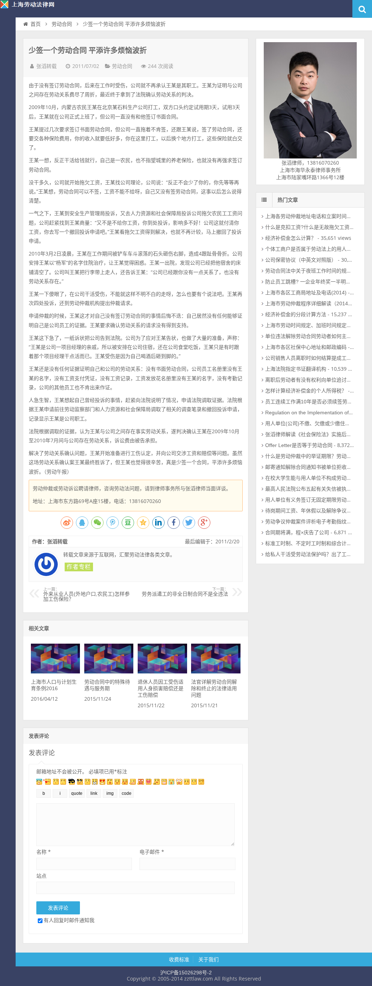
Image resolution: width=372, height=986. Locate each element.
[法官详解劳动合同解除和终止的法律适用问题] (215, 672)
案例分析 (8, 67)
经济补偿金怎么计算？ (290, 238)
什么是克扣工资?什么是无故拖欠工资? (308, 227)
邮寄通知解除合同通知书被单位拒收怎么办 (313, 467)
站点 (41, 875)
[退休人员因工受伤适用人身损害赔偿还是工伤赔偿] (162, 672)
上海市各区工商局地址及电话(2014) (306, 292)
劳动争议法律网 (32, 8)
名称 (43, 851)
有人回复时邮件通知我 (69, 920)
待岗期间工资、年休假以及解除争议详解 (311, 511)
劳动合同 (62, 24)
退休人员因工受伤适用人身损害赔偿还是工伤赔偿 (160, 688)
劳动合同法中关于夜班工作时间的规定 (308, 271)
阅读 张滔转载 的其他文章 (79, 567)
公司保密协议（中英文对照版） (300, 260)
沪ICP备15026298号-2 (186, 972)
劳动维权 (8, 53)
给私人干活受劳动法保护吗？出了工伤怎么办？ (318, 554)
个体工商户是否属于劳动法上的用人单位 (311, 249)
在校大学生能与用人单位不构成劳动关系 (311, 478)
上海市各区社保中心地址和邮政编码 (306, 347)
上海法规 (8, 96)
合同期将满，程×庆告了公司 (297, 532)
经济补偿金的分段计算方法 (295, 314)
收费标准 (179, 959)
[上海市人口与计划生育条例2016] (55, 672)
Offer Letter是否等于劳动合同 (298, 445)
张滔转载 (46, 66)
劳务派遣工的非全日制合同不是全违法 (185, 592)
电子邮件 (152, 851)
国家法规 (8, 82)
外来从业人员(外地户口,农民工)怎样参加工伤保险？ (86, 594)
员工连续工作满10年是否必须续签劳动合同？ (316, 402)
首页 (8, 38)
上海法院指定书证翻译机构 (295, 369)
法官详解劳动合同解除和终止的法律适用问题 (214, 688)
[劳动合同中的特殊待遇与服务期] (108, 672)
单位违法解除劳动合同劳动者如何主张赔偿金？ (318, 336)
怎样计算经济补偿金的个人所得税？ (306, 391)
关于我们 (208, 959)
